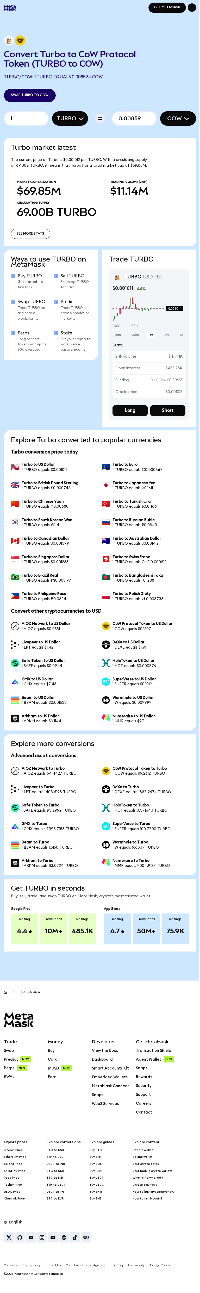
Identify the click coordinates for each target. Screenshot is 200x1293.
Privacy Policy (31, 1270)
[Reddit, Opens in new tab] (64, 1242)
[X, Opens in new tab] (9, 1242)
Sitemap (118, 1270)
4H (162, 339)
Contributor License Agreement (87, 1270)
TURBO (64, 118)
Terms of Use (53, 1270)
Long (128, 415)
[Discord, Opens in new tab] (53, 1242)
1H (148, 339)
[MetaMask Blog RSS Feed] (86, 1242)
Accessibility (136, 1270)
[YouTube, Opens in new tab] (31, 1242)
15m (116, 339)
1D (177, 339)
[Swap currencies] (98, 119)
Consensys (11, 1270)
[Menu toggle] (188, 7)
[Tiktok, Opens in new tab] (75, 1242)
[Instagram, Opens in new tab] (42, 1242)
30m (132, 339)
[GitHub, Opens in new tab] (20, 1242)
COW (170, 118)
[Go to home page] (5, 997)
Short (164, 415)
